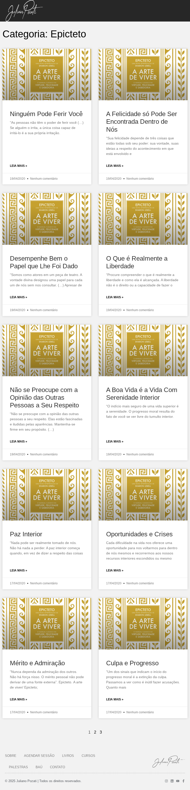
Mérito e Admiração (37, 663)
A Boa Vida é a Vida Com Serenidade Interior (141, 393)
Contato (57, 767)
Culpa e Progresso (132, 663)
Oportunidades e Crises (139, 534)
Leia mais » (18, 166)
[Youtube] (177, 781)
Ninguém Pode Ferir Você (46, 114)
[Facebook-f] (183, 781)
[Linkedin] (172, 781)
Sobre (10, 756)
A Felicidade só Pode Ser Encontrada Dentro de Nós (141, 121)
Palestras (18, 767)
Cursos (88, 756)
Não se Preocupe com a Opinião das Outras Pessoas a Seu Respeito (44, 397)
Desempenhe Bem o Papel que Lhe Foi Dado (44, 262)
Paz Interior (26, 534)
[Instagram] (166, 781)
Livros (68, 756)
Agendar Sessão (39, 756)
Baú (39, 767)
